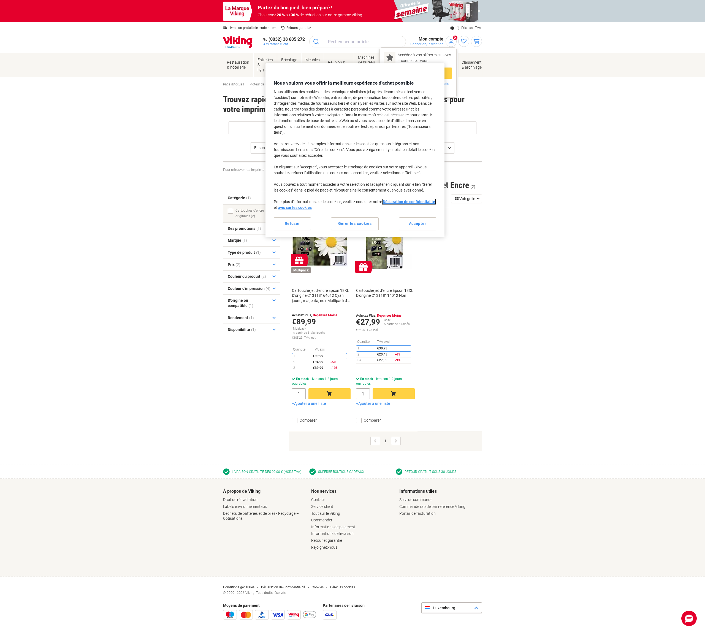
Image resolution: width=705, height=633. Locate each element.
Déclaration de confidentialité (409, 202)
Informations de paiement (333, 527)
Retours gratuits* (298, 28)
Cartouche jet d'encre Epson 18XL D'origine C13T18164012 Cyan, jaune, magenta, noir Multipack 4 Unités (320, 295)
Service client (322, 506)
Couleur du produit (247, 276)
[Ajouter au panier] (329, 393)
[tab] (264, 505)
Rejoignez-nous (324, 547)
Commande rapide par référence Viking (432, 506)
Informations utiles (418, 491)
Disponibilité (242, 329)
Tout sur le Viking (325, 513)
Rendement (241, 318)
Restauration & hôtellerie (238, 64)
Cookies (318, 587)
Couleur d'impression (249, 288)
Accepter (417, 223)
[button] (689, 618)
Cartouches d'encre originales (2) (249, 213)
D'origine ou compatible (240, 303)
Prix (234, 264)
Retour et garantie (326, 540)
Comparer (308, 420)
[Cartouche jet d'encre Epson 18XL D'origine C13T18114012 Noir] (384, 242)
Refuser (292, 223)
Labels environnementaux (245, 506)
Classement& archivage (472, 64)
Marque (237, 240)
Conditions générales (238, 587)
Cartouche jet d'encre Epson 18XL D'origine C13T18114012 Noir (384, 293)
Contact (318, 499)
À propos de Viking (242, 491)
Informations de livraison (332, 533)
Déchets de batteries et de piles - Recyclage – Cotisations (261, 516)
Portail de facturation (417, 513)
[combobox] (357, 41)
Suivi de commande (415, 499)
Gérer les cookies (342, 587)
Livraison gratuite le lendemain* (252, 28)
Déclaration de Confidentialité (283, 587)
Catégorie (239, 198)
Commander (321, 520)
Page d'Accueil (233, 84)
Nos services (324, 491)
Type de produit (244, 252)
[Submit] (317, 41)
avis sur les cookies (295, 207)
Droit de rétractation (240, 499)
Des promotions (244, 228)
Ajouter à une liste (310, 403)
